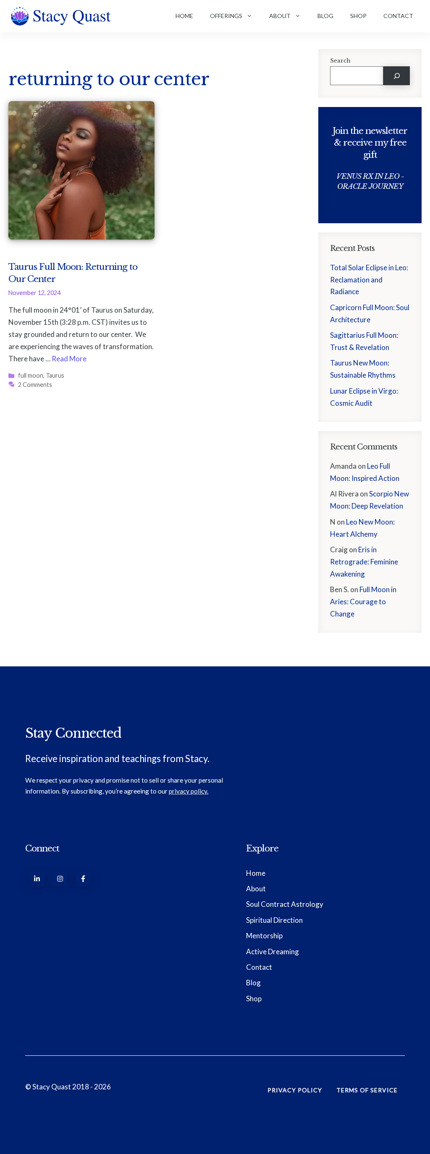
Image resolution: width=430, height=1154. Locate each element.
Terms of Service (367, 1090)
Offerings (226, 15)
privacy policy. (188, 791)
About (280, 15)
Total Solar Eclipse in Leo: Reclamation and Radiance (369, 279)
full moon (30, 375)
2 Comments (35, 384)
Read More (69, 358)
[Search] (396, 75)
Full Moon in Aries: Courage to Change (363, 601)
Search (340, 60)
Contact (398, 15)
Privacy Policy (294, 1090)
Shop (358, 15)
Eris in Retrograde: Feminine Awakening (364, 561)
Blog (325, 15)
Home (184, 15)
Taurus (55, 375)
